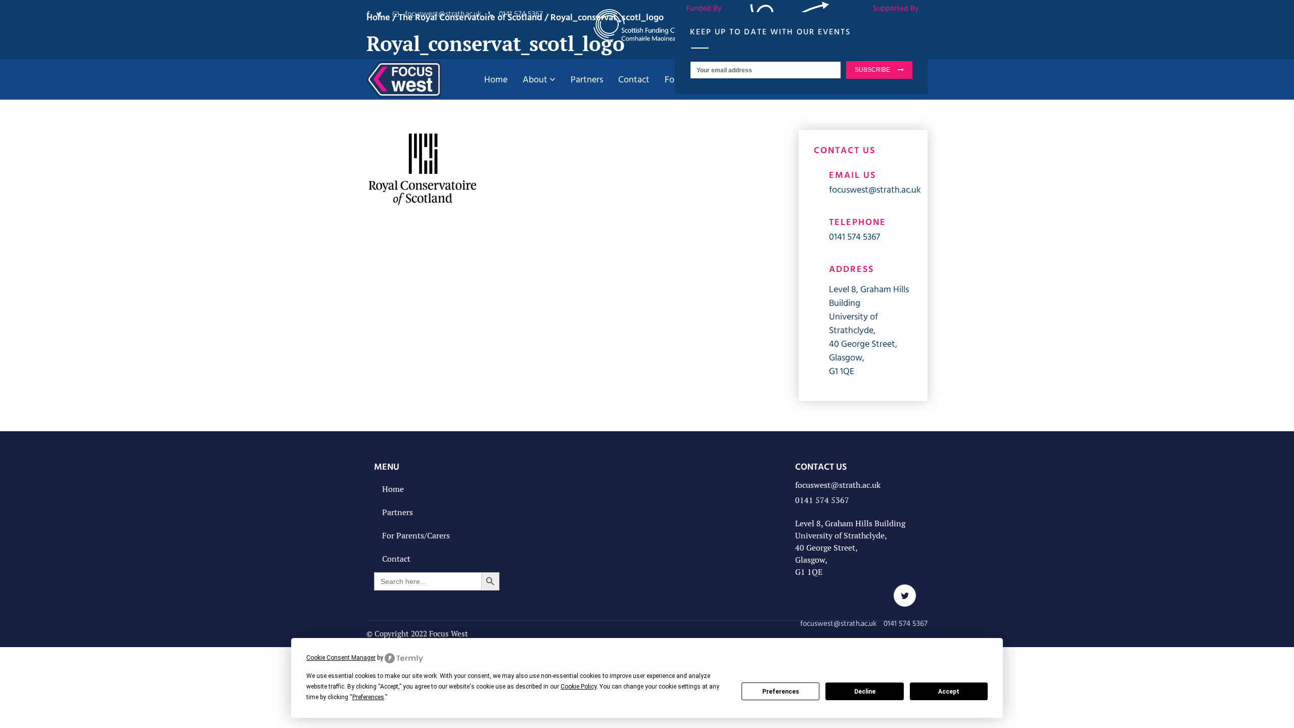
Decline (864, 691)
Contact (396, 559)
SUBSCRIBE (872, 69)
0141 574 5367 (854, 236)
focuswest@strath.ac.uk (875, 189)
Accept (948, 691)
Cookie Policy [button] (578, 686)
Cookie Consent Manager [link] (341, 657)
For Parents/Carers (416, 535)
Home (393, 489)
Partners (397, 512)
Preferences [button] (368, 697)
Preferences (780, 691)
